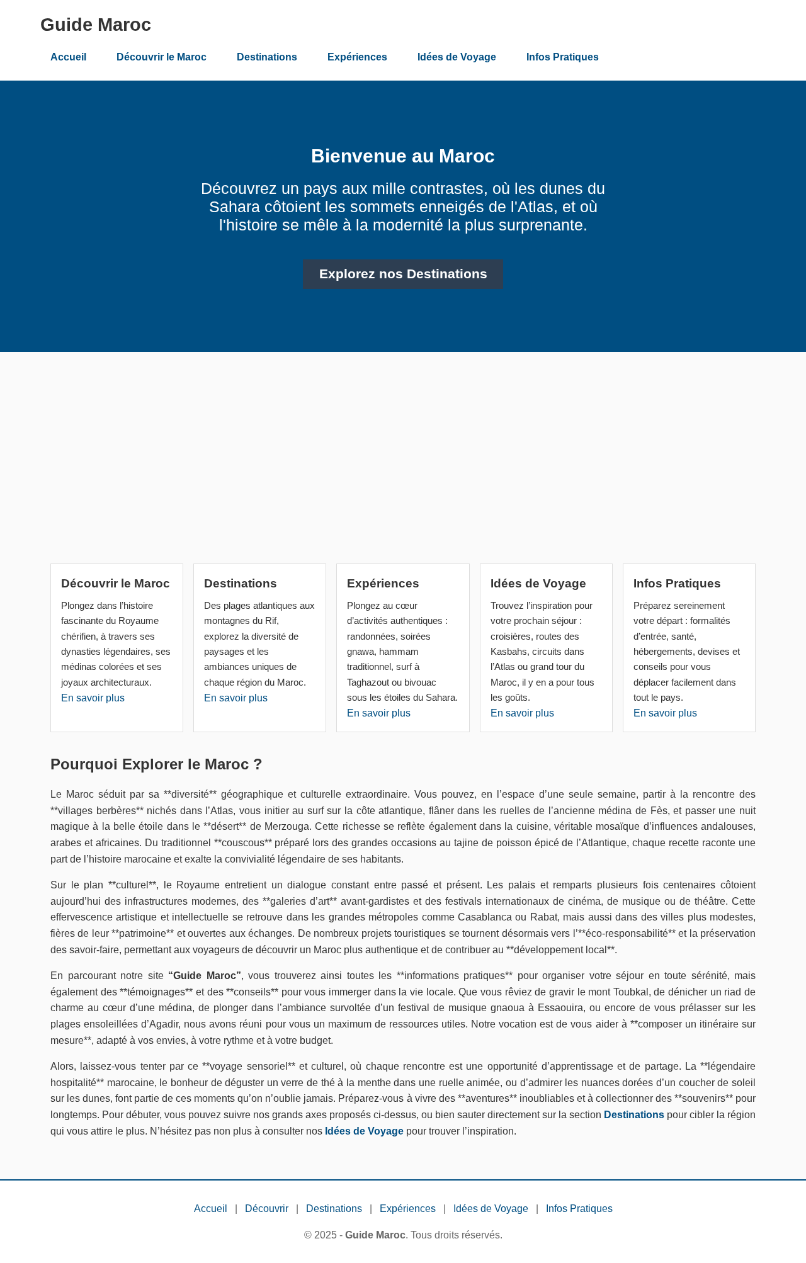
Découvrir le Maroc (161, 57)
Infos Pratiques (562, 57)
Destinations (267, 57)
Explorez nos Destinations (403, 273)
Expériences (357, 57)
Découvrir (266, 1208)
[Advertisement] (403, 463)
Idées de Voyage (456, 57)
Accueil (68, 57)
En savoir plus (93, 698)
